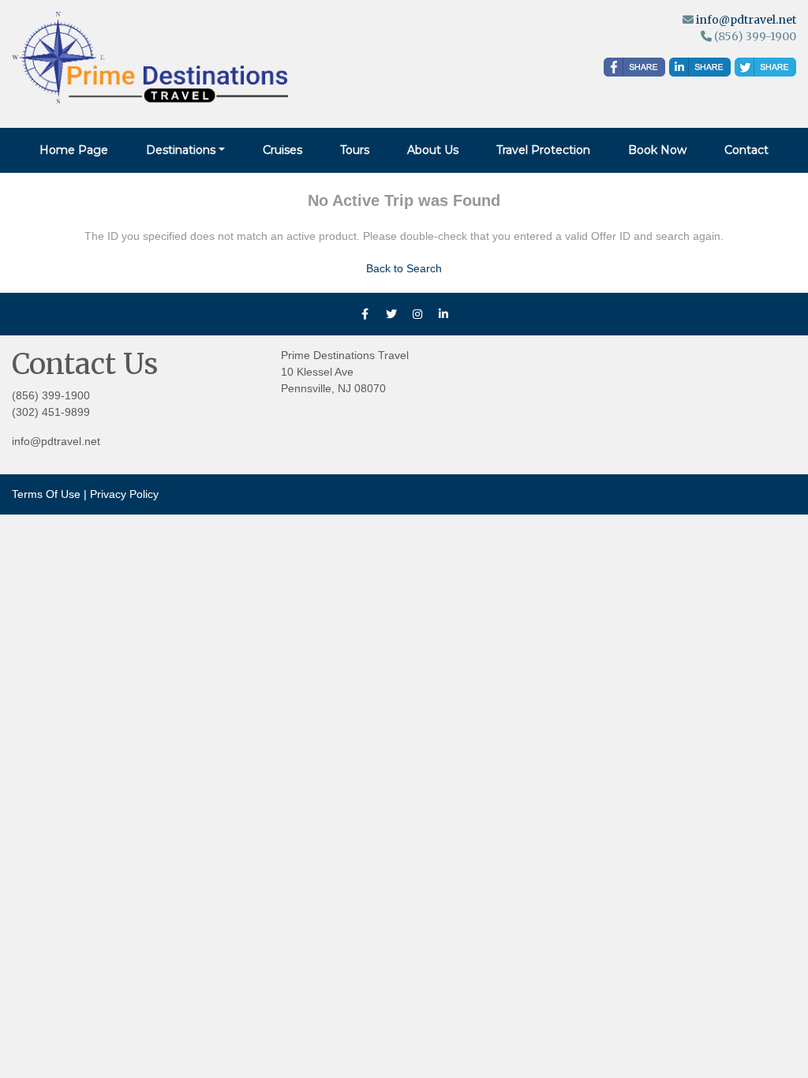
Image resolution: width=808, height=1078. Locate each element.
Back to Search (404, 268)
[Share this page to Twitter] (765, 67)
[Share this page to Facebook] (634, 67)
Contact (746, 150)
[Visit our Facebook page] (365, 314)
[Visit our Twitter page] (391, 314)
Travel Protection (543, 150)
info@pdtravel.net (746, 20)
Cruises (282, 150)
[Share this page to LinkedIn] (700, 67)
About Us (432, 150)
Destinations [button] (180, 150)
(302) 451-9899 (51, 412)
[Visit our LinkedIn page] (443, 314)
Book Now (657, 150)
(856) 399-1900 (51, 395)
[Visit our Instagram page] (417, 314)
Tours (354, 150)
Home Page (73, 150)
